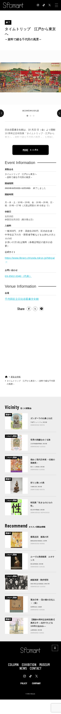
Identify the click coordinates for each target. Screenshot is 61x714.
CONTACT (36, 668)
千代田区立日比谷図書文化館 (22, 299)
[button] (27, 116)
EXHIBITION (29, 664)
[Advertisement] (30, 342)
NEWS (23, 668)
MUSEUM (44, 664)
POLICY (23, 683)
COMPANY (36, 683)
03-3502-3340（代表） (18, 276)
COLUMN (13, 664)
